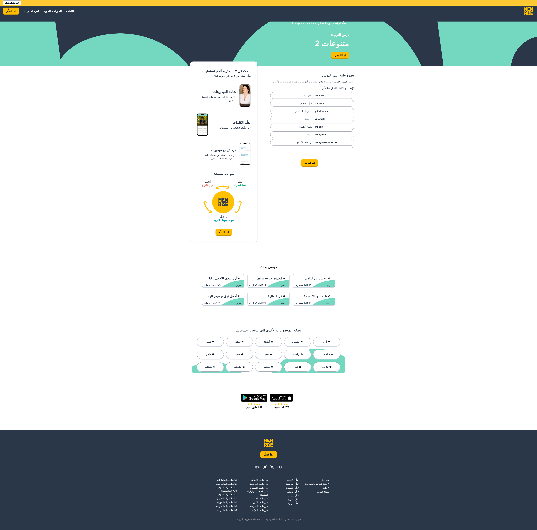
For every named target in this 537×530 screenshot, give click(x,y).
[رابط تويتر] (272, 467)
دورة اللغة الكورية (259, 502)
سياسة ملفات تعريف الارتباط (249, 519)
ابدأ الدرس (340, 55)
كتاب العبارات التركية (227, 510)
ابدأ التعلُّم (11, 11)
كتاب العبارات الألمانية (227, 480)
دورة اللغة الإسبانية (259, 498)
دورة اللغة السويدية (259, 506)
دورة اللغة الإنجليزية (259, 487)
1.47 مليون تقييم (254, 407)
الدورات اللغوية (53, 11)
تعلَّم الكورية (293, 495)
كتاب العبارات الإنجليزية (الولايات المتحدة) (226, 489)
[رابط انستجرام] (257, 467)
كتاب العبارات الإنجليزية (226, 494)
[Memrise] (528, 11)
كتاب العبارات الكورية (227, 502)
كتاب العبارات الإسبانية (226, 498)
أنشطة (308, 23)
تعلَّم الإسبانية (293, 491)
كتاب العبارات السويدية (226, 506)
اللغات (70, 11)
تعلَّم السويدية (292, 499)
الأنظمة (326, 487)
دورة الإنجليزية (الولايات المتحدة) (257, 493)
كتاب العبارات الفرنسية (226, 483)
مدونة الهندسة (322, 491)
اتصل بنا (325, 480)
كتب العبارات (31, 11)
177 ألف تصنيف (281, 407)
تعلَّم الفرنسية (292, 483)
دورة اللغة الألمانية (259, 480)
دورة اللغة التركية (323, 23)
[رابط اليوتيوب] (265, 467)
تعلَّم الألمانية (293, 480)
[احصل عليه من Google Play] (254, 398)
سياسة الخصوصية (274, 519)
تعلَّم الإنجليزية (292, 487)
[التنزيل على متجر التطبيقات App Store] (281, 398)
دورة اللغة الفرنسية (259, 483)
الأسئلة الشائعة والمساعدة (317, 483)
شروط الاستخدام (293, 519)
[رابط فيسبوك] (279, 467)
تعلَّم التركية (340, 23)
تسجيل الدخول (12, 2)
